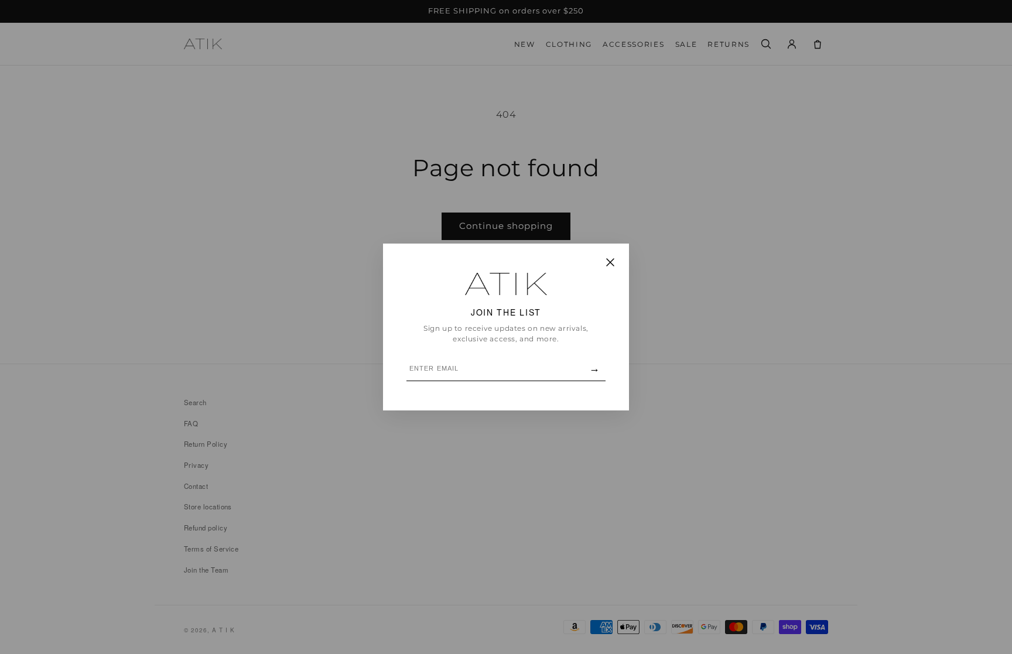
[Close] (610, 263)
